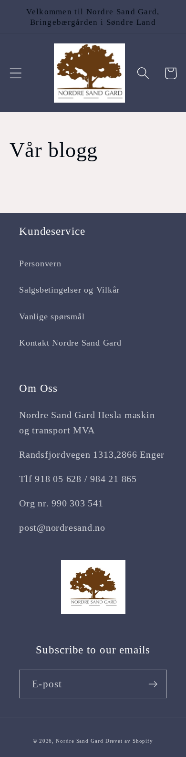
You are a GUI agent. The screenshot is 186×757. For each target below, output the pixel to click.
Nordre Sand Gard (79, 741)
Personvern (40, 263)
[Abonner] (152, 684)
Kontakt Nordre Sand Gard (70, 342)
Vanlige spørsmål (51, 316)
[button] (15, 73)
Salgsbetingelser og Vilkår (69, 289)
